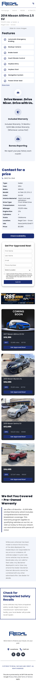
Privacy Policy (13, 677)
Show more (6, 85)
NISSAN (22, 10)
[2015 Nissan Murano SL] (18, 374)
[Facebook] (13, 654)
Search (14, 10)
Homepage (5, 10)
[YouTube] (23, 654)
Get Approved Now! (18, 347)
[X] (18, 654)
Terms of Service (27, 677)
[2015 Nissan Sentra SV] (18, 419)
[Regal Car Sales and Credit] (10, 4)
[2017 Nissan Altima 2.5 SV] (18, 330)
